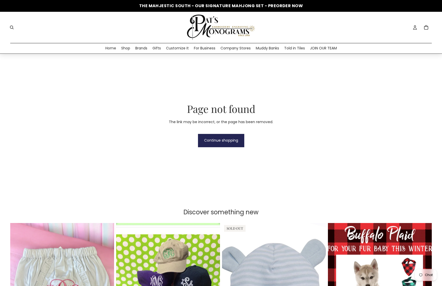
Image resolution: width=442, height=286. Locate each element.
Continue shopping (221, 140)
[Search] (11, 27)
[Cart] (426, 27)
